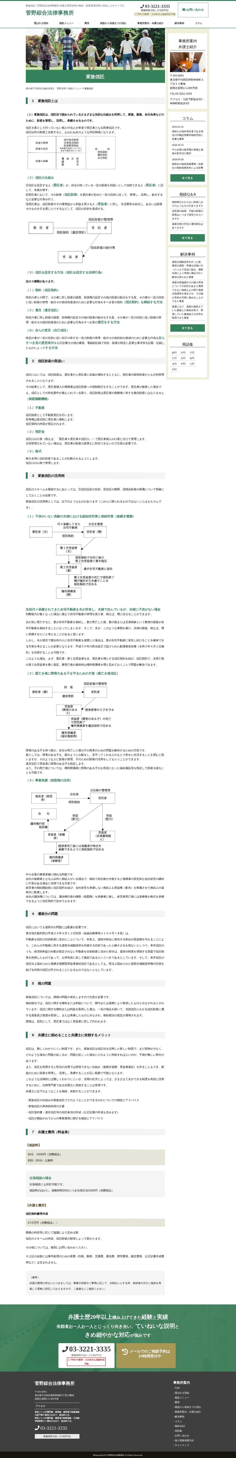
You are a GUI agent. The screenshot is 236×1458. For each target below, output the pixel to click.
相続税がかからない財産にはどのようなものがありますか (187, 203)
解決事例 (179, 23)
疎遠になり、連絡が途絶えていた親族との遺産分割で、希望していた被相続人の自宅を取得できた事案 (187, 312)
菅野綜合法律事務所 (50, 13)
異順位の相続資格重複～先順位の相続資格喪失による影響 (187, 165)
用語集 (178, 1430)
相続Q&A (180, 1425)
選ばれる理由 (41, 23)
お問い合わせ (195, 9)
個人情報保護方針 (184, 1440)
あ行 (174, 352)
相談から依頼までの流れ (113, 23)
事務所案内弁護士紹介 (187, 44)
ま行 (174, 363)
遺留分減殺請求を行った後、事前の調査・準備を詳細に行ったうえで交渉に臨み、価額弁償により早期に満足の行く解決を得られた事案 (187, 269)
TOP (177, 1387)
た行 (174, 357)
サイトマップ (182, 1444)
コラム (198, 23)
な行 (183, 357)
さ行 (192, 352)
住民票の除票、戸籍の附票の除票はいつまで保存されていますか (187, 214)
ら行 (192, 363)
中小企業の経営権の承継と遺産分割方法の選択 (187, 151)
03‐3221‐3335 (157, 6)
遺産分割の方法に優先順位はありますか (187, 225)
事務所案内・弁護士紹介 (150, 23)
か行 (183, 352)
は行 (192, 357)
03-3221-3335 (183, 93)
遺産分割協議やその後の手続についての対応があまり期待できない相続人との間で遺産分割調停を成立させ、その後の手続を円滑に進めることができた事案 (187, 292)
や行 (183, 363)
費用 (86, 23)
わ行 (174, 369)
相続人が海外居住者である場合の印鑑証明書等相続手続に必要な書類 (187, 135)
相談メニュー (66, 23)
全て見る (187, 177)
